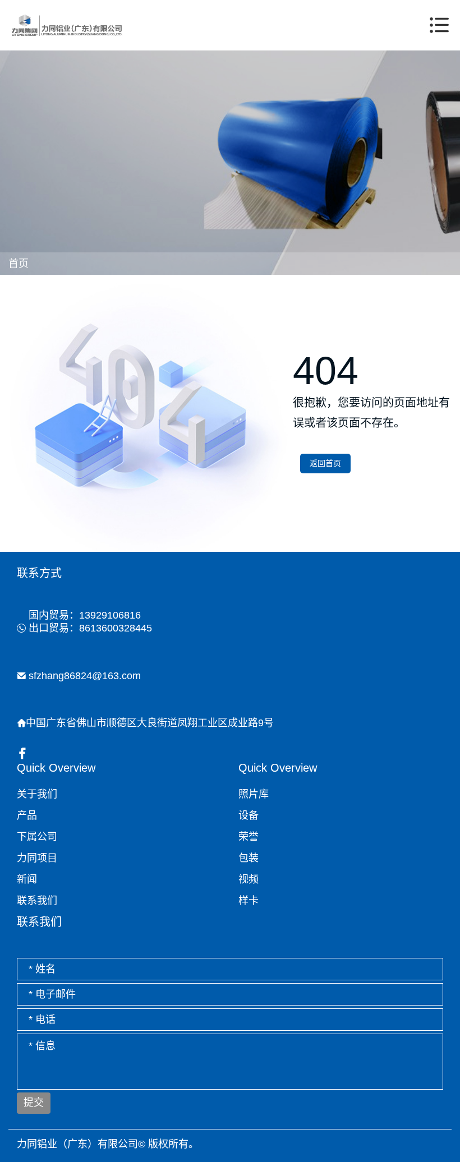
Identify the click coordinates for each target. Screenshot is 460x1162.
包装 (248, 858)
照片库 (253, 794)
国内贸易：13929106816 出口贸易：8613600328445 (90, 622)
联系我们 (37, 900)
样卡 (248, 900)
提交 (34, 1102)
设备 (248, 815)
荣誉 (248, 836)
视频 (248, 879)
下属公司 (37, 836)
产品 (27, 815)
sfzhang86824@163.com (85, 675)
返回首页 (325, 463)
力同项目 (37, 858)
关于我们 (37, 794)
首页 (18, 263)
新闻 (27, 879)
